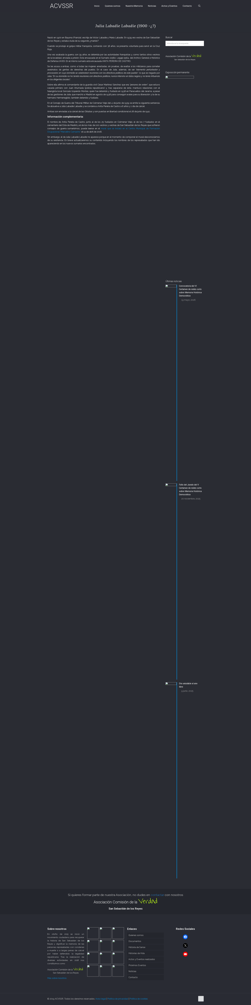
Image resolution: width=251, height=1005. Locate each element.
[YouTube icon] (195, 999)
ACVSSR (61, 6)
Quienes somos (136, 935)
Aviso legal (100, 999)
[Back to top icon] (201, 998)
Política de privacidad (117, 999)
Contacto (133, 977)
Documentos (135, 941)
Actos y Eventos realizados (142, 959)
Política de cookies (139, 999)
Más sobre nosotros (57, 978)
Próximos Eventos (137, 965)
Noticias (132, 971)
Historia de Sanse (137, 947)
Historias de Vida (137, 953)
